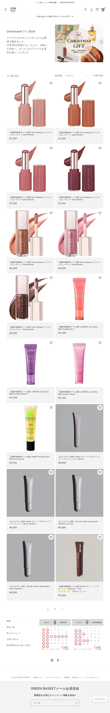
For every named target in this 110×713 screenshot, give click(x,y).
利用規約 (67, 677)
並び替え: (59, 75)
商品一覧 (10, 627)
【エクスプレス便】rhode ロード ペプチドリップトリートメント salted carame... (30, 522)
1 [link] (47, 609)
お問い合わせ (13, 639)
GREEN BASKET (24, 677)
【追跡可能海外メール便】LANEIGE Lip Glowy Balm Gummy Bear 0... (29, 392)
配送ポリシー (77, 677)
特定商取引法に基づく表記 (18, 645)
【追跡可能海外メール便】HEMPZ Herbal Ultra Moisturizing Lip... (29, 458)
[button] (6, 9)
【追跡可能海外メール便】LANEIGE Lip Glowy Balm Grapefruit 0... (78, 328)
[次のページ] (62, 609)
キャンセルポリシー (92, 677)
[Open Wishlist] (97, 9)
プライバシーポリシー (53, 677)
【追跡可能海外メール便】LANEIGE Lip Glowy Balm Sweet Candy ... (78, 393)
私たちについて (13, 633)
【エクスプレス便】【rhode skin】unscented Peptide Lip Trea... (78, 522)
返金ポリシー (38, 677)
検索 (9, 621)
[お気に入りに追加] (51, 83)
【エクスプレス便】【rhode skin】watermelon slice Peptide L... (29, 587)
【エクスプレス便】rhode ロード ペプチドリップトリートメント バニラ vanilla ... (79, 458)
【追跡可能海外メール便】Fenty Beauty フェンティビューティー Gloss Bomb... (30, 133)
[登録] (76, 703)
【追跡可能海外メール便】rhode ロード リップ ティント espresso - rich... (79, 587)
